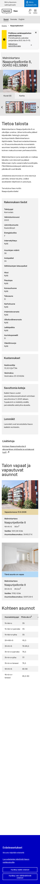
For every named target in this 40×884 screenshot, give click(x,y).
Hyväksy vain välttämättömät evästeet (20, 876)
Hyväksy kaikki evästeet (20, 870)
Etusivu (4, 26)
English (21, 19)
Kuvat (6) (7, 95)
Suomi (6, 19)
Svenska (13, 19)
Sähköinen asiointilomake (14, 45)
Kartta (22, 95)
